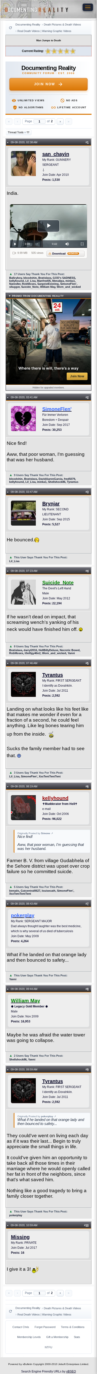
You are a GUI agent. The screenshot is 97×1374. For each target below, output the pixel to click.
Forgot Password (45, 1326)
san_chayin (55, 154)
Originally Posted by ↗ (35, 833)
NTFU (48, 1347)
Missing (20, 1237)
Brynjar (51, 503)
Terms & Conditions (73, 1326)
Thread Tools (17, 132)
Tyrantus (52, 675)
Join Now (44, 84)
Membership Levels (29, 1336)
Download (65, 253)
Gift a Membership (57, 1336)
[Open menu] (88, 7)
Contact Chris (20, 1326)
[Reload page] (10, 27)
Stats (77, 1336)
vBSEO (71, 1371)
